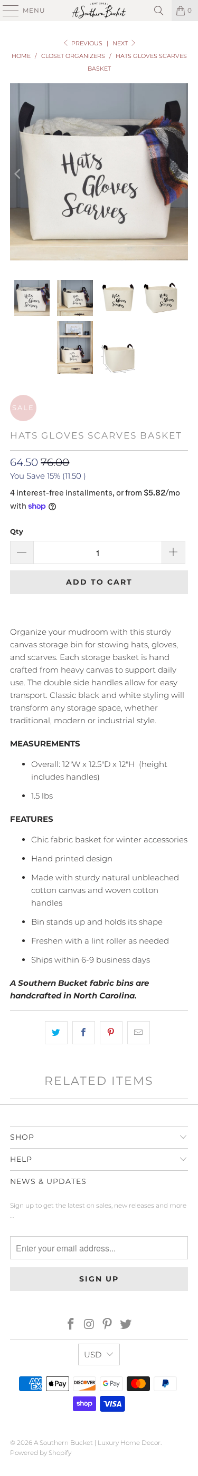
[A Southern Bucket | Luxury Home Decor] (99, 10)
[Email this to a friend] (138, 1032)
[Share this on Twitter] (56, 1032)
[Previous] (18, 173)
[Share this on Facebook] (83, 1032)
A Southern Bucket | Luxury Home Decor (97, 1442)
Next (120, 43)
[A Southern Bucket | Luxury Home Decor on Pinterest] (108, 1325)
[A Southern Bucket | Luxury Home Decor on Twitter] (126, 1325)
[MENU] (6, 10)
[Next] (180, 173)
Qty (16, 531)
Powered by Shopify (40, 1452)
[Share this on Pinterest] (111, 1032)
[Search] (159, 10)
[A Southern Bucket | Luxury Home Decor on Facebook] (71, 1325)
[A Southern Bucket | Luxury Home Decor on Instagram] (89, 1325)
